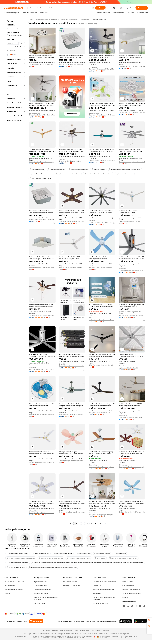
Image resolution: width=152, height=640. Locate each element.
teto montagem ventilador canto (41, 178)
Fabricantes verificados (70, 582)
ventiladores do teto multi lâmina (18, 553)
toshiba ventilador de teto (41, 553)
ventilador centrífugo (84, 553)
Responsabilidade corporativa (13, 589)
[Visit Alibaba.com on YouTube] (140, 606)
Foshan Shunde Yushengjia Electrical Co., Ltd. (102, 160)
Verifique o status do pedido (131, 589)
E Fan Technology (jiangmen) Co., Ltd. (101, 365)
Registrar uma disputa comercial (103, 589)
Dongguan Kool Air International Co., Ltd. (132, 270)
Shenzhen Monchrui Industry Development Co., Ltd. (42, 267)
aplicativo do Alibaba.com (108, 621)
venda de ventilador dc (103, 553)
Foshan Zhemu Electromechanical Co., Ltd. (72, 366)
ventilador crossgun (99, 169)
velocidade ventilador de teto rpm (19, 562)
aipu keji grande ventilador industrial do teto (99, 173)
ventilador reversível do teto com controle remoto (125, 169)
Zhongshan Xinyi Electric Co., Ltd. (70, 161)
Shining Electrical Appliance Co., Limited (132, 162)
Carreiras (7, 593)
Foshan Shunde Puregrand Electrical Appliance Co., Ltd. (42, 414)
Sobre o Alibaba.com (11, 577)
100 (100, 523)
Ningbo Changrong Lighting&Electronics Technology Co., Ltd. (132, 315)
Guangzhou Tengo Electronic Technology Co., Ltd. (102, 115)
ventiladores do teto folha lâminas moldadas (22, 558)
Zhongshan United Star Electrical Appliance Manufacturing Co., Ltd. (72, 221)
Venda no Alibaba (127, 582)
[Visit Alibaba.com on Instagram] (136, 606)
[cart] (121, 8)
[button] (93, 8)
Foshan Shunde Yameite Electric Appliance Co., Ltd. (102, 320)
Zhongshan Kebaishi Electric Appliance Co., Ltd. (42, 315)
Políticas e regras (39, 603)
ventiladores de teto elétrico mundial (79, 558)
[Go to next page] (104, 523)
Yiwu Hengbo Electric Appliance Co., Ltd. (132, 112)
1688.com (55, 630)
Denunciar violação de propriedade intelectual (104, 598)
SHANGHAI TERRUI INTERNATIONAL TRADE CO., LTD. (102, 222)
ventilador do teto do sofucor (63, 553)
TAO (92, 630)
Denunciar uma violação (100, 603)
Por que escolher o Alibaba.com (14, 582)
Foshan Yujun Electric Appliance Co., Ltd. (132, 66)
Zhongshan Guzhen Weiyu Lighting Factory (42, 115)
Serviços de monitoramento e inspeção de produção (46, 598)
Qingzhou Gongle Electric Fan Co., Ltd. (41, 369)
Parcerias (125, 597)
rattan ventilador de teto (57, 169)
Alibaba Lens (15, 621)
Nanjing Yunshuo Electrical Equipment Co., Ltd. (72, 64)
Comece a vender (128, 585)
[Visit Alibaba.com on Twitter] (132, 606)
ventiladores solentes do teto (79, 169)
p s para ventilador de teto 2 (17, 567)
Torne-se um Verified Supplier (131, 593)
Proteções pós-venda (41, 593)
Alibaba (31, 19)
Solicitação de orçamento (71, 585)
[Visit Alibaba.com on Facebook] (123, 606)
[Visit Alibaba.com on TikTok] (144, 606)
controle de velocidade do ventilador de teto (124, 558)
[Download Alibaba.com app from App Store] (125, 621)
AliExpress (46, 630)
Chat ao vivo (97, 585)
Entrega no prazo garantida (42, 589)
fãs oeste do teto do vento (125, 173)
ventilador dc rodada (38, 169)
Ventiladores (85, 19)
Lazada (76, 630)
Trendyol (98, 630)
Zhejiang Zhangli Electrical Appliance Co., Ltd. (102, 267)
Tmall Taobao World (66, 630)
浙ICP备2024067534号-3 (129, 637)
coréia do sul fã (100, 558)
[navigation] (15, 271)
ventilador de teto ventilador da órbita (52, 558)
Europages (106, 630)
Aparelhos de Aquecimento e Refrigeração (64, 19)
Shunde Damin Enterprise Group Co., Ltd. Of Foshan (72, 267)
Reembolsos (97, 593)
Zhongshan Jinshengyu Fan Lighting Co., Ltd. (42, 64)
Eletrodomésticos (42, 19)
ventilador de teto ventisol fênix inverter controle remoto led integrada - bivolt (54, 567)
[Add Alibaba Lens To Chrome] (36, 621)
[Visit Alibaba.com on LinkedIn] (128, 606)
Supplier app (67, 621)
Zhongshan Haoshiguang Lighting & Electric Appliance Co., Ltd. (102, 69)
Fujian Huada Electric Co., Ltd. (128, 368)
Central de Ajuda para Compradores (104, 582)
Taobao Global (84, 630)
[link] (149, 620)
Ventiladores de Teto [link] (99, 19)
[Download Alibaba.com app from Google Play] (141, 621)
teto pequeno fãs (121, 553)
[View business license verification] (95, 637)
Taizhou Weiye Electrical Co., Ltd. (129, 221)
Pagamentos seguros (40, 582)
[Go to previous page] (70, 523)
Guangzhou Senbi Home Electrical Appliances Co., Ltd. (42, 162)
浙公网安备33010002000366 (109, 637)
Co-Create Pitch (9, 585)
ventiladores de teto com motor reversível (44, 173)
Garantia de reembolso (41, 585)
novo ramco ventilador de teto (71, 173)
